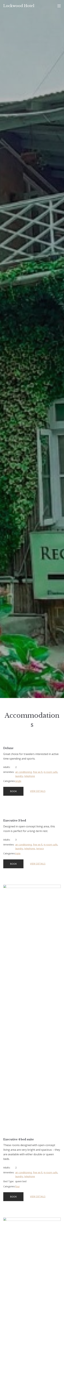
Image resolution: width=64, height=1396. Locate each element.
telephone (29, 776)
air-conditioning (23, 772)
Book (13, 791)
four (17, 1186)
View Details (37, 791)
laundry (19, 776)
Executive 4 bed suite (18, 1139)
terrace (40, 848)
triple (18, 853)
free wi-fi (37, 772)
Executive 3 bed (14, 820)
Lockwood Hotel (18, 6)
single (18, 781)
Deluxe (8, 748)
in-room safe (50, 772)
